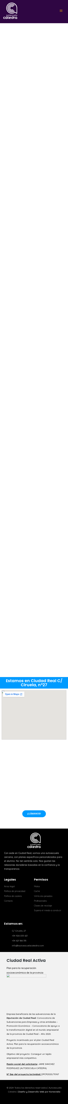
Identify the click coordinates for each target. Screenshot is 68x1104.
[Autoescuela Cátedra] (10, 11)
